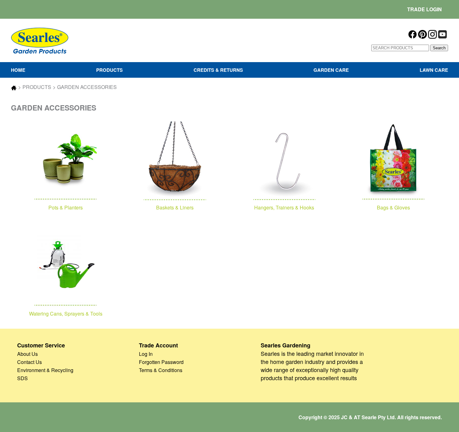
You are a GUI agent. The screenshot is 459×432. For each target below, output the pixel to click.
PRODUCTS (109, 69)
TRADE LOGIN (424, 9)
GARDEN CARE (331, 69)
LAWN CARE (434, 69)
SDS (22, 378)
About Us (27, 353)
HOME (18, 69)
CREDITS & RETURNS (218, 69)
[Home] (39, 39)
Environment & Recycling (45, 370)
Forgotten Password (161, 362)
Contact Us (29, 362)
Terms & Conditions (160, 370)
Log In (146, 353)
